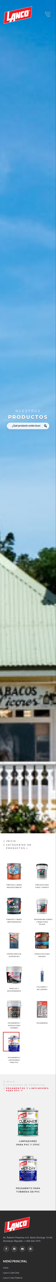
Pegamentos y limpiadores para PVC (27, 1089)
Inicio (11, 841)
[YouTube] (22, 1249)
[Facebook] (6, 1249)
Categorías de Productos (19, 846)
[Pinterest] (30, 1249)
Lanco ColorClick (11, 1272)
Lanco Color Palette (12, 1277)
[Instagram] (14, 1249)
